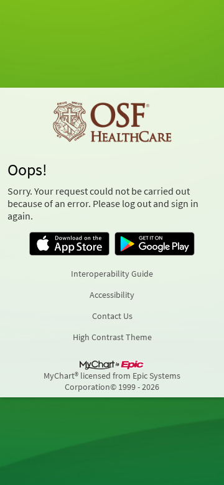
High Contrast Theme (112, 337)
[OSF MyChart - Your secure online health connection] (112, 122)
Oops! (27, 170)
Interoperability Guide (112, 273)
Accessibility (112, 294)
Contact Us (112, 315)
